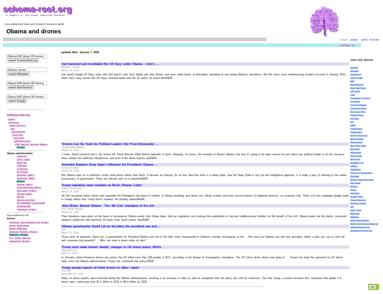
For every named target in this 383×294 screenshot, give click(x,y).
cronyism (22, 169)
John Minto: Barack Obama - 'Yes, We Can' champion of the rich (108, 205)
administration (22, 141)
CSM (352, 95)
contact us (347, 45)
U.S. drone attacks (20, 238)
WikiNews (354, 217)
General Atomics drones (23, 231)
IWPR (352, 125)
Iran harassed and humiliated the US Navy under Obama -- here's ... (110, 64)
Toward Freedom (358, 200)
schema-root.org (18, 114)
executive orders (27, 190)
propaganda (24, 206)
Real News (355, 183)
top (372, 286)
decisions (22, 172)
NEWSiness (355, 153)
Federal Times (357, 115)
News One (355, 159)
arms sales (23, 159)
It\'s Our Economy (358, 136)
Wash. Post (355, 210)
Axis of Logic (356, 78)
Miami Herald (356, 142)
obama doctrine (26, 200)
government (18, 131)
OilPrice (353, 166)
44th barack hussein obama (31, 144)
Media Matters (357, 139)
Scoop (353, 190)
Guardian (354, 119)
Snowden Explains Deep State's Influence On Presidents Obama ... (109, 164)
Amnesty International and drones (29, 222)
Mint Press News (358, 146)
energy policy (25, 184)
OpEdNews (355, 170)
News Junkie (356, 156)
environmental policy (29, 187)
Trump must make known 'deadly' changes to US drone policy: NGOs (111, 247)
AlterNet (354, 68)
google (354, 39)
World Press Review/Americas (364, 224)
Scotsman (354, 193)
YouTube (374, 39)
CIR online (355, 91)
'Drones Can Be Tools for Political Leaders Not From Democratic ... (110, 144)
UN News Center (358, 204)
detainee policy (26, 175)
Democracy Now (357, 112)
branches (17, 135)
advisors (22, 156)
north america (18, 125)
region (11, 119)
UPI (352, 207)
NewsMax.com (356, 163)
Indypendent (356, 132)
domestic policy (26, 178)
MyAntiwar (355, 149)
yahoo (364, 39)
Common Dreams (358, 105)
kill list (21, 197)
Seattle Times (356, 197)
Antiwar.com (355, 75)
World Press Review (359, 221)
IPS (352, 122)
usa (12, 128)
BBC (352, 81)
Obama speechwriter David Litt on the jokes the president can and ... (111, 226)
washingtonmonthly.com (361, 231)
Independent (356, 129)
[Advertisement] (95, 109)
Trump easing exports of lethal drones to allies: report (100, 267)
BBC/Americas (356, 85)
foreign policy (25, 194)
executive (18, 138)
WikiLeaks (354, 214)
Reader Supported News (362, 180)
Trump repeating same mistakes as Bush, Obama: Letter (102, 185)
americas (14, 122)
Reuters (353, 187)
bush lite (22, 162)
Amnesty (354, 71)
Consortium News (358, 108)
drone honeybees (19, 225)
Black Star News (358, 88)
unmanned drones (19, 241)
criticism (22, 165)
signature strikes (27, 209)
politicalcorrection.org (360, 227)
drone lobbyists (18, 228)
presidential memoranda (31, 203)
